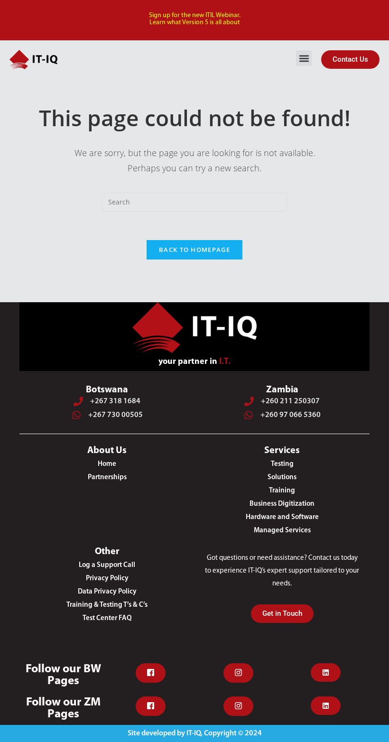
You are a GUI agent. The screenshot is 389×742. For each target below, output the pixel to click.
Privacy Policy (107, 578)
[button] (304, 58)
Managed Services (282, 530)
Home (107, 464)
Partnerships (107, 477)
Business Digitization (282, 504)
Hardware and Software (282, 517)
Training (282, 490)
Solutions (282, 477)
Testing (282, 464)
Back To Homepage (194, 249)
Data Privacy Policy (107, 591)
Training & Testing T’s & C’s (107, 605)
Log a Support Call (107, 565)
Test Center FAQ (107, 618)
